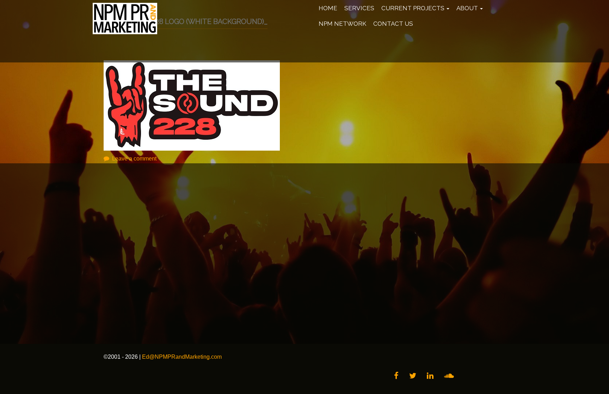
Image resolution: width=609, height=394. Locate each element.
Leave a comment (134, 159)
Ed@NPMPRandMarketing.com (182, 357)
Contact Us (393, 23)
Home (328, 8)
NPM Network (342, 23)
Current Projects (413, 8)
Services (359, 8)
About (467, 8)
